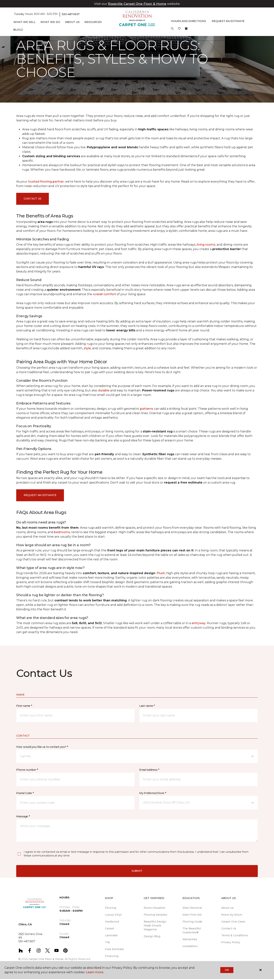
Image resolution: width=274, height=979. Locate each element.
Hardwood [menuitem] (112, 921)
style (87, 348)
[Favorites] (179, 30)
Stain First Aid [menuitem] (191, 914)
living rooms (206, 244)
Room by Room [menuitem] (231, 914)
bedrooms (62, 532)
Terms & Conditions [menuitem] (234, 935)
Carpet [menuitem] (109, 928)
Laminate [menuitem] (111, 935)
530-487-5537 (71, 14)
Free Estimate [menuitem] (114, 949)
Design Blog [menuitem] (152, 936)
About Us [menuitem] (227, 907)
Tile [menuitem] (107, 942)
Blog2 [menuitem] (18, 29)
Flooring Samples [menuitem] (155, 914)
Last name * (147, 706)
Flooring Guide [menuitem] (192, 921)
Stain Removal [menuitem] (192, 907)
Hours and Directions (188, 21)
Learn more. (95, 972)
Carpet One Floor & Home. (46, 959)
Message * (23, 816)
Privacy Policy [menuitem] (230, 942)
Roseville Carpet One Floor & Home (137, 4)
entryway (199, 623)
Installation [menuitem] (190, 946)
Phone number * (27, 769)
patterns (146, 408)
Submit (137, 871)
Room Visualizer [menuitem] (155, 907)
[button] (172, 30)
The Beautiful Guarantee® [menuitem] (191, 930)
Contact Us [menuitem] (228, 928)
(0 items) (186, 28)
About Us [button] (72, 22)
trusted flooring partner (46, 181)
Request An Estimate (228, 21)
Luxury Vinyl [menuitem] (113, 914)
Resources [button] (93, 22)
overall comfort (104, 294)
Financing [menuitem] (111, 956)
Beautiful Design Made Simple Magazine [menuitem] (155, 925)
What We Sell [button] (24, 22)
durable (103, 390)
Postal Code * (25, 793)
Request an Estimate (40, 495)
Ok (227, 970)
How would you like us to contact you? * (42, 747)
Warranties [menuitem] (189, 939)
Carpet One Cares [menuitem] (233, 921)
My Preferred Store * (152, 793)
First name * (24, 706)
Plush (161, 573)
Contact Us (32, 198)
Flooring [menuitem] (110, 907)
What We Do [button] (50, 22)
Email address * (149, 769)
